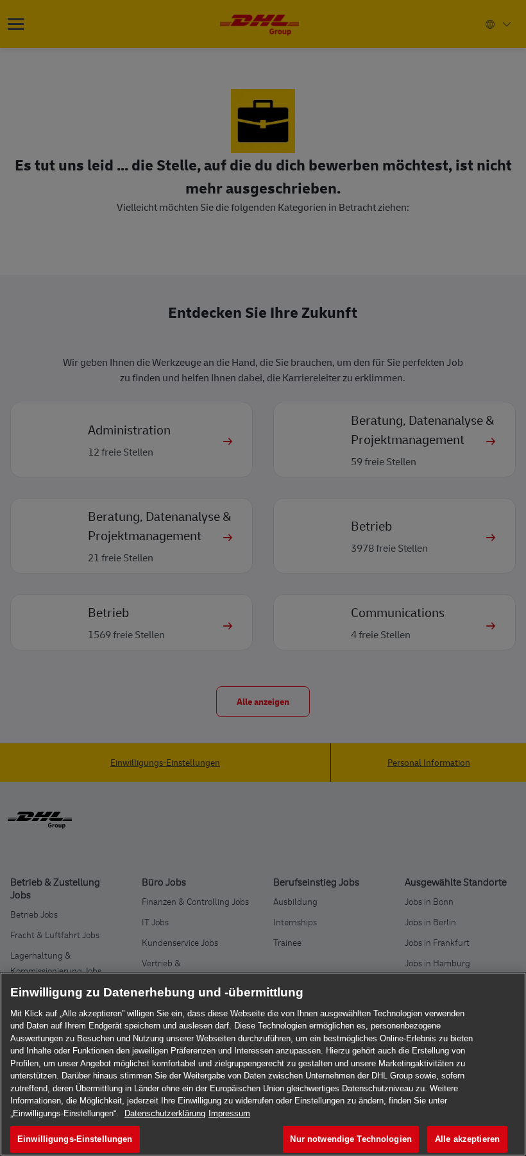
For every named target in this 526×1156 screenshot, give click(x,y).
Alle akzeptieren (467, 1139)
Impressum (229, 1113)
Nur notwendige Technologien (351, 1139)
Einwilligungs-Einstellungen (75, 1139)
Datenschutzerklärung (164, 1113)
